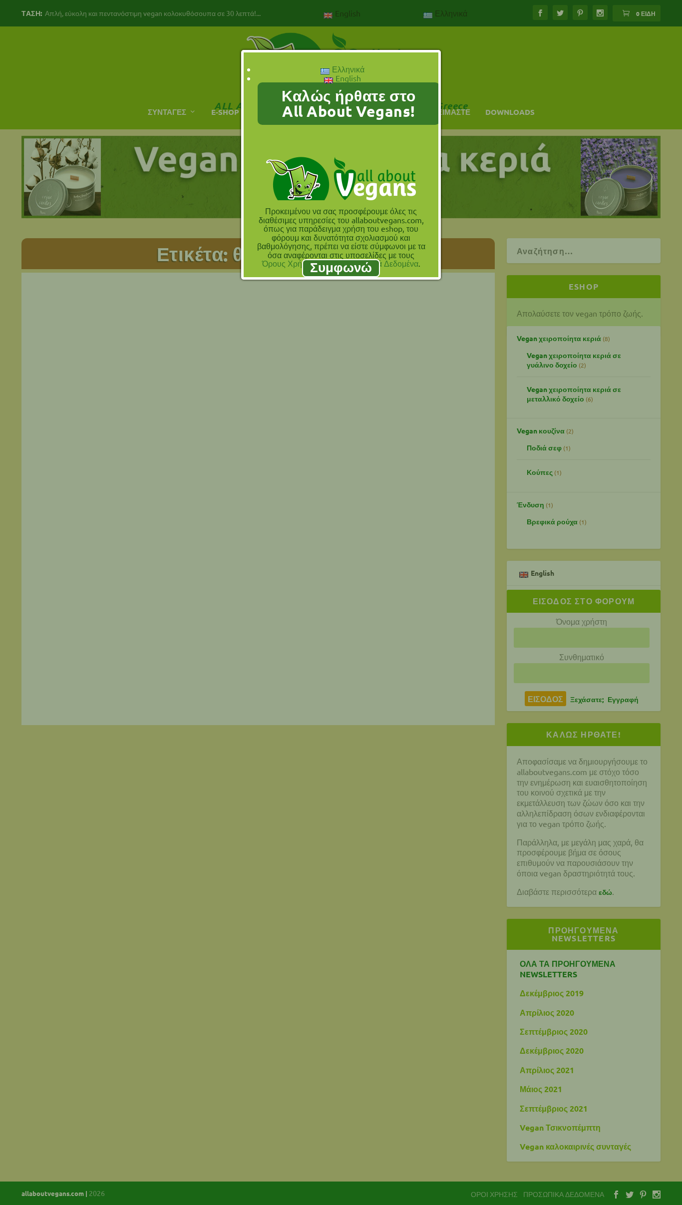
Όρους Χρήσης (289, 263)
